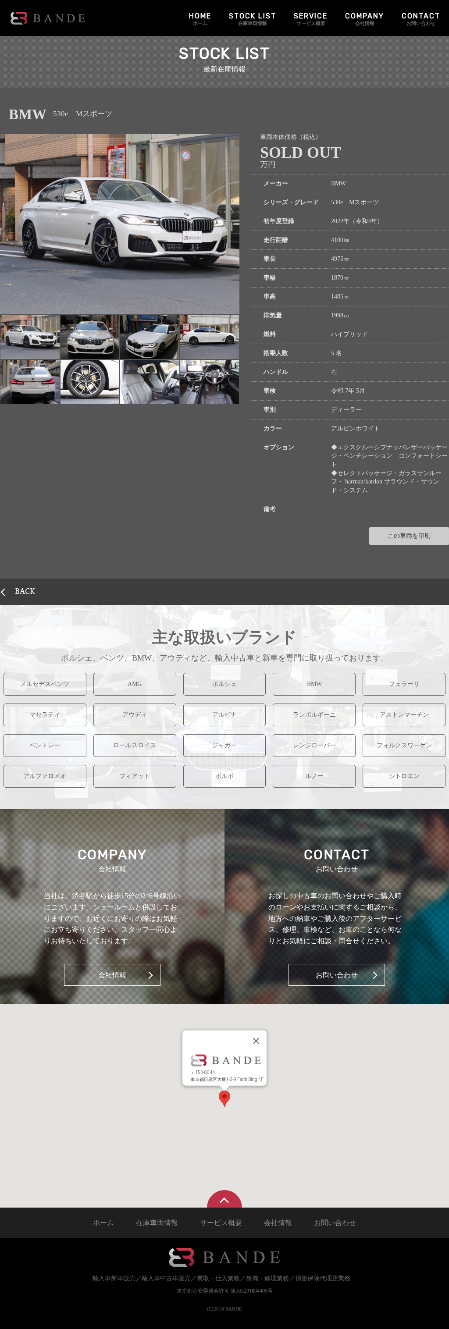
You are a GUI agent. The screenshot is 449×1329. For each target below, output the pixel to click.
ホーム (200, 19)
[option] (120, 224)
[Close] (256, 1041)
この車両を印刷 (409, 536)
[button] (30, 337)
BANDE (48, 18)
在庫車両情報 (252, 19)
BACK (25, 591)
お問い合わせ (421, 19)
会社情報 (364, 19)
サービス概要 (311, 19)
